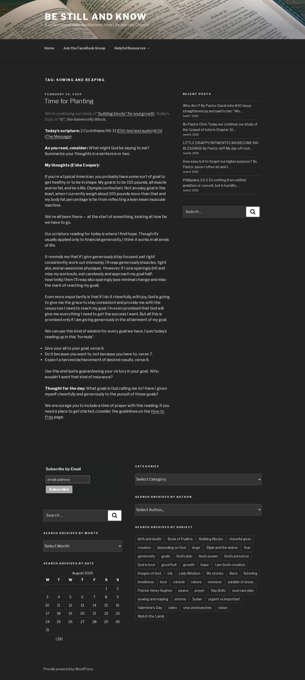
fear (247, 547)
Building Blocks (211, 539)
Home (49, 48)
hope (205, 565)
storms (180, 599)
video (172, 608)
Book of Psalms (180, 539)
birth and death (149, 539)
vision (222, 608)
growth (188, 565)
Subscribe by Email (63, 469)
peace (183, 590)
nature (196, 582)
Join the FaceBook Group (84, 48)
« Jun (59, 638)
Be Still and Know (96, 16)
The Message (58, 136)
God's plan (184, 556)
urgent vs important (224, 599)
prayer (200, 590)
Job (170, 573)
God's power (208, 556)
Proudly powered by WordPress (68, 669)
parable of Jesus (241, 582)
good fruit (169, 565)
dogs (196, 547)
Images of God (149, 573)
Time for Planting (69, 101)
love (163, 582)
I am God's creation (230, 565)
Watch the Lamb (151, 616)
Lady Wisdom (189, 573)
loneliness (146, 582)
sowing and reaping (153, 599)
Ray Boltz (218, 590)
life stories (215, 573)
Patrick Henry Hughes (155, 590)
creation (144, 547)
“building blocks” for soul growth (125, 113)
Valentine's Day (150, 608)
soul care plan (243, 590)
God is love (146, 565)
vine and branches (197, 608)
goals (165, 556)
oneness (215, 582)
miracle (179, 582)
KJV (157, 131)
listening (250, 573)
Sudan (197, 599)
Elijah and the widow (222, 547)
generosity (146, 556)
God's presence (236, 556)
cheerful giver (240, 539)
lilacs (234, 573)
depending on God (171, 547)
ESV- (135, 131)
